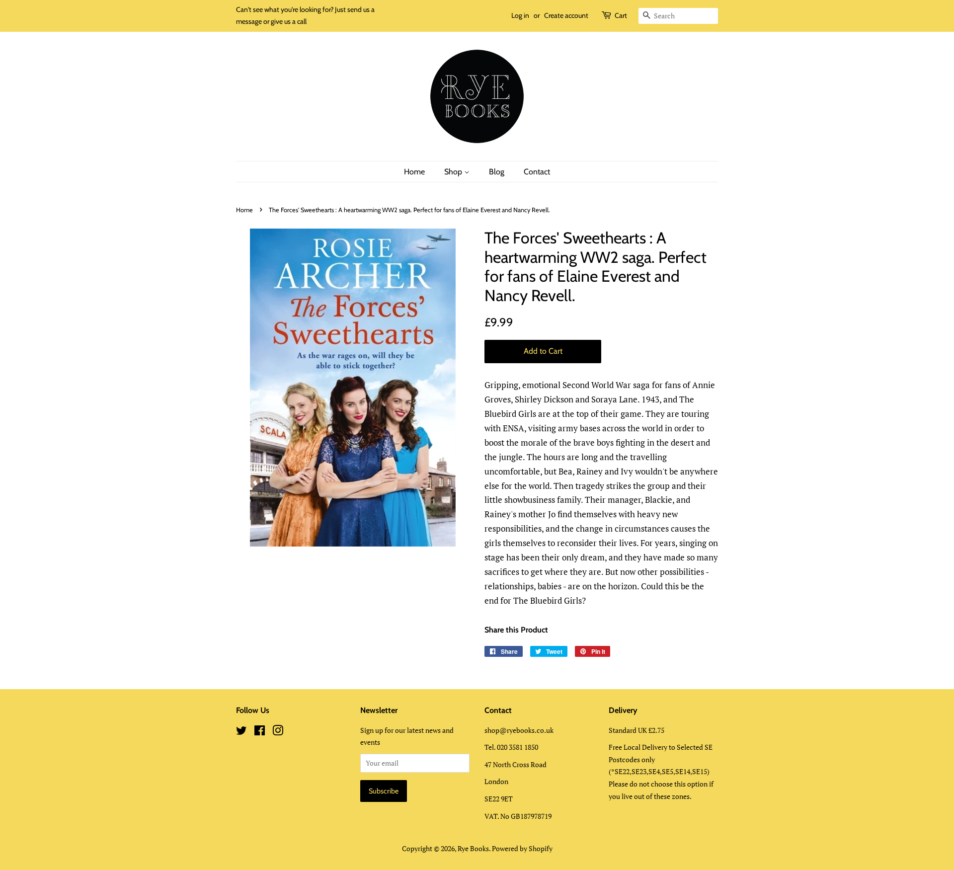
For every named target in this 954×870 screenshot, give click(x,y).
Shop (454, 171)
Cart (621, 15)
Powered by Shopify (522, 848)
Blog (496, 171)
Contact (537, 171)
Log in (520, 15)
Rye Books (473, 848)
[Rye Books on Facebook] (259, 732)
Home (414, 171)
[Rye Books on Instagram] (277, 732)
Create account (566, 15)
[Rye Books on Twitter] (241, 732)
